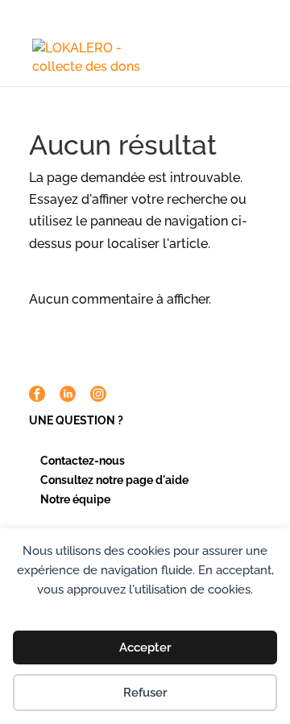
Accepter (145, 647)
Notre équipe (75, 499)
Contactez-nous (82, 460)
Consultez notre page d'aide (114, 480)
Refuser (145, 692)
